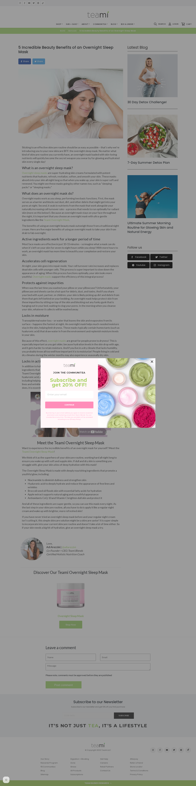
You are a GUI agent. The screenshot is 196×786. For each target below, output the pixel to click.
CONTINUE (69, 405)
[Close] (152, 361)
